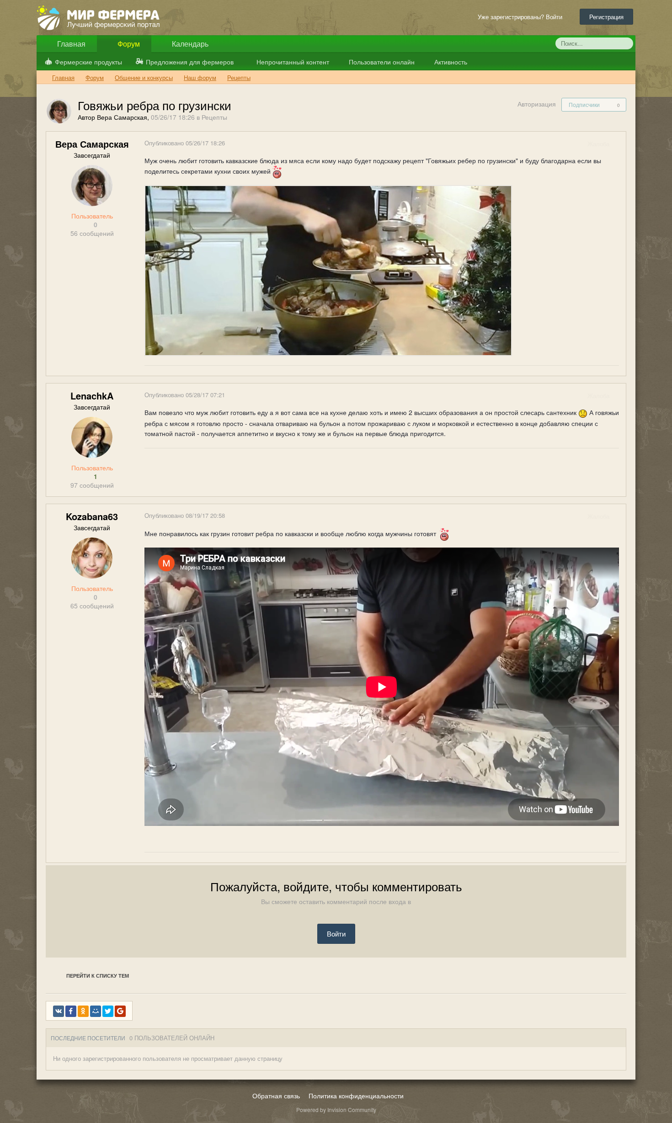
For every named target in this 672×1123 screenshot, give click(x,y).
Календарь (189, 43)
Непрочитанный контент (292, 61)
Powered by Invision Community (336, 1109)
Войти (336, 933)
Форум (128, 43)
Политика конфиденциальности (356, 1095)
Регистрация (606, 16)
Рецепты (214, 117)
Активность (449, 61)
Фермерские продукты (88, 61)
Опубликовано (184, 142)
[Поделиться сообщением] (618, 143)
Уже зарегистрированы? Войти (522, 16)
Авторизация (536, 103)
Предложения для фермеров (190, 61)
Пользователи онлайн (381, 61)
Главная (70, 43)
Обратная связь (276, 1095)
